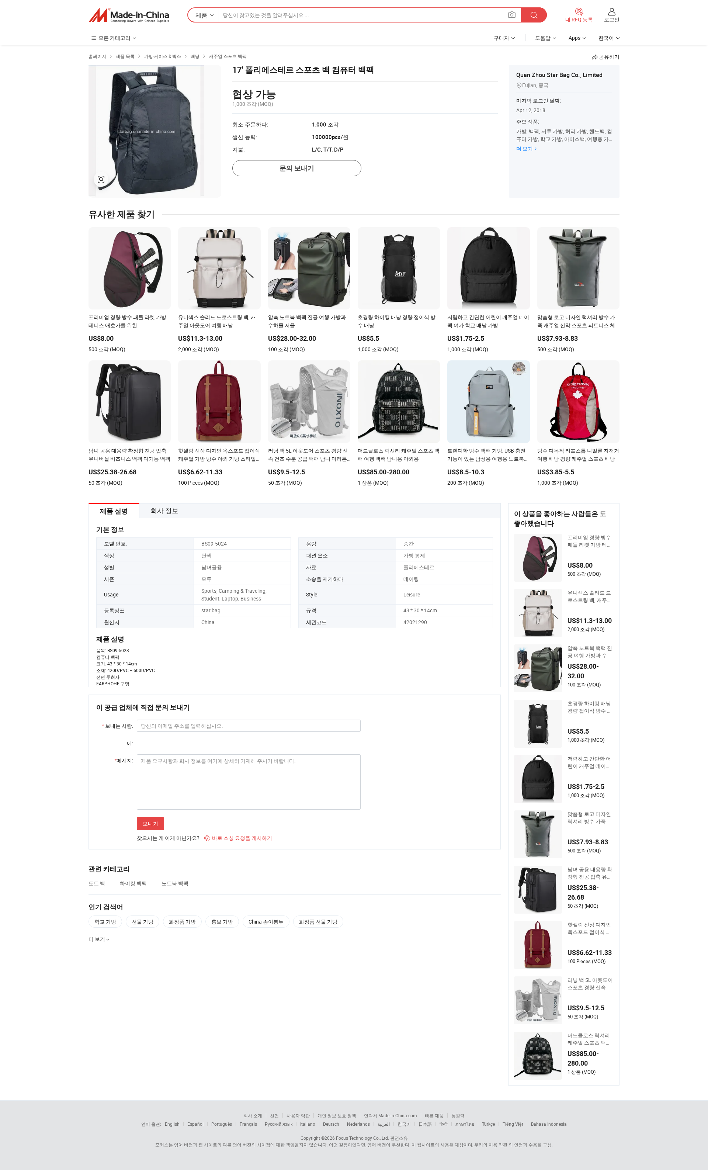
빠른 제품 (434, 1115)
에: (130, 743)
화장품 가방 (182, 921)
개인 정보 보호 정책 (336, 1115)
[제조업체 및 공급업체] (128, 15)
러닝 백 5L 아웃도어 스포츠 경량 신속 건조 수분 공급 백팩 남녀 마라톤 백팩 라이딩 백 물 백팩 (590, 983)
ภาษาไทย (464, 1124)
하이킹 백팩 (133, 883)
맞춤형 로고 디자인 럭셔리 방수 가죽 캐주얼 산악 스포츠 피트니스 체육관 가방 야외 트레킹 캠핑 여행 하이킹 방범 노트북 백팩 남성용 (590, 817)
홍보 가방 (222, 921)
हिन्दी (444, 1124)
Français (248, 1124)
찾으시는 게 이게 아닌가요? (168, 837)
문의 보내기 (297, 168)
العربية (384, 1124)
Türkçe (488, 1124)
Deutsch (331, 1124)
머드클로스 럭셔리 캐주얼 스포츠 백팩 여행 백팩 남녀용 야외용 (590, 1039)
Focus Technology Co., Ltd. (362, 1138)
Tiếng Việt (513, 1124)
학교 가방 (105, 921)
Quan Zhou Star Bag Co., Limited (559, 75)
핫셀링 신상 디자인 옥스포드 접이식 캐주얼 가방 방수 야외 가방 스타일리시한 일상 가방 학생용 (590, 928)
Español (195, 1124)
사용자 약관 (298, 1115)
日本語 (425, 1124)
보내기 (150, 823)
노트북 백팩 (175, 883)
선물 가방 (142, 921)
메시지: (123, 760)
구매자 (501, 37)
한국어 (404, 1124)
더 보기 (524, 148)
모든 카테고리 (114, 37)
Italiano (307, 1124)
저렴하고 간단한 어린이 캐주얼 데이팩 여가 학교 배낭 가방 (590, 762)
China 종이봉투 (266, 921)
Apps (574, 37)
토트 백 (96, 883)
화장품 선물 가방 (318, 921)
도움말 (543, 37)
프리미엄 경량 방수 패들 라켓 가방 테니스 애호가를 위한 (590, 541)
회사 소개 (252, 1115)
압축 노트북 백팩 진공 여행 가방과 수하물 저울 (590, 651)
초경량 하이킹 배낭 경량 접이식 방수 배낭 (590, 707)
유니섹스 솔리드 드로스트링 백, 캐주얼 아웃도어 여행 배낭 (590, 596)
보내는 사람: (117, 725)
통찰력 (458, 1115)
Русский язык (278, 1124)
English (172, 1124)
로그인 (612, 19)
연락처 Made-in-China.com (390, 1115)
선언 (274, 1115)
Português (221, 1124)
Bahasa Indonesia (549, 1124)
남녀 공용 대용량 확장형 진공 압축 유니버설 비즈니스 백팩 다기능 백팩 (590, 873)
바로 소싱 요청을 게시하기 (238, 837)
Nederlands (358, 1124)
